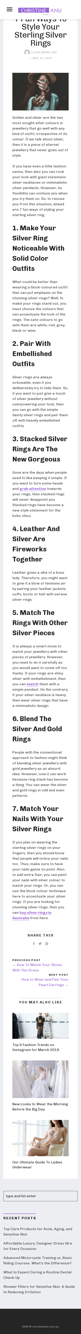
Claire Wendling (43, 52)
